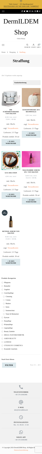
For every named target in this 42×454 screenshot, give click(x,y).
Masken (8, 303)
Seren (7, 307)
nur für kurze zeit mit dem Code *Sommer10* (21, 6)
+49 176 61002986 (21, 394)
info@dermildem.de (21, 410)
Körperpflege (8, 324)
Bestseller (7, 286)
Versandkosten (13, 128)
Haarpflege (7, 321)
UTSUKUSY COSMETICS (13, 345)
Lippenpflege (8, 328)
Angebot (7, 289)
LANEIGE (7, 342)
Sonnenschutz (10, 310)
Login (33, 47)
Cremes (8, 300)
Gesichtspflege (9, 293)
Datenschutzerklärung (21, 450)
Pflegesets (7, 282)
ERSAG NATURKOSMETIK (14, 335)
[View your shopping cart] (38, 45)
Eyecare (6, 317)
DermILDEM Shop (20, 447)
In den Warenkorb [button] (11, 142)
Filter (9, 365)
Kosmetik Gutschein (10, 349)
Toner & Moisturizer (12, 314)
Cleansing (9, 296)
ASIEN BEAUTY (10, 338)
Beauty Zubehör (9, 331)
